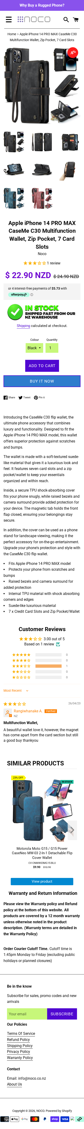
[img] (15, 704)
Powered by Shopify (59, 1111)
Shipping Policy (20, 1046)
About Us (14, 1084)
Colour (34, 339)
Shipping (23, 326)
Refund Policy (18, 1039)
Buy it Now (42, 381)
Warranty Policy (20, 1057)
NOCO (40, 1111)
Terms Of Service (21, 1033)
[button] (35, 263)
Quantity (51, 339)
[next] (72, 830)
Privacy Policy (18, 1051)
